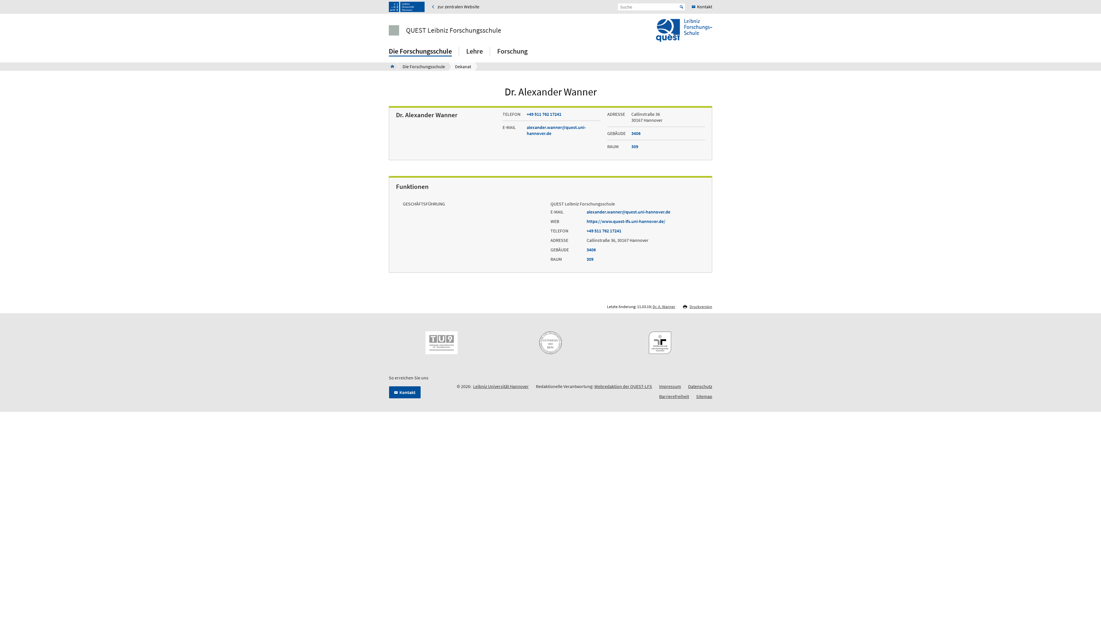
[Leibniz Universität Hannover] (407, 7)
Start (681, 6)
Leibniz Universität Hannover (501, 386)
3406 (636, 133)
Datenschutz (700, 386)
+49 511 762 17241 (544, 114)
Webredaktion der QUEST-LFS (623, 386)
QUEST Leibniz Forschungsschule (453, 30)
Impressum (670, 386)
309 (634, 146)
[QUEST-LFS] (390, 66)
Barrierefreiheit (674, 396)
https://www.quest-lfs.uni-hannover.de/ (626, 221)
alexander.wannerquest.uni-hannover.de (628, 212)
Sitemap (704, 396)
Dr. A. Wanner (664, 306)
